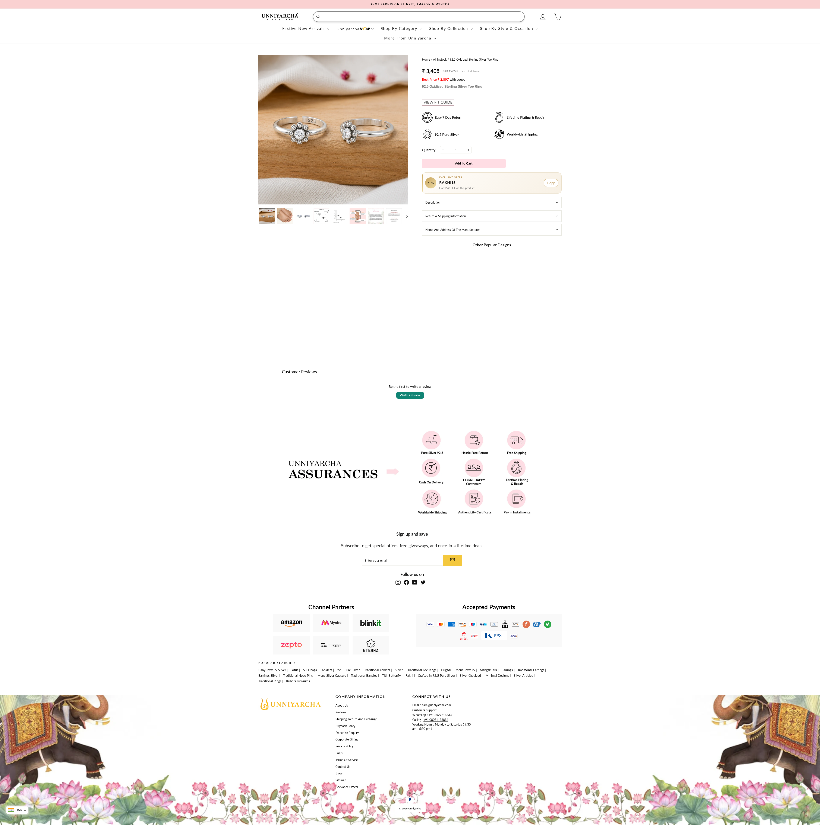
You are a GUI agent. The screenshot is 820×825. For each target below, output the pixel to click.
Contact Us (342, 766)
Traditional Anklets (377, 670)
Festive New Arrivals (304, 28)
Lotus (294, 670)
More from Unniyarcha (408, 38)
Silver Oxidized (470, 675)
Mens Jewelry (465, 670)
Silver (399, 670)
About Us (341, 705)
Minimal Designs (497, 675)
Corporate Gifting (346, 739)
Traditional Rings (269, 681)
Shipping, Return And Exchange (356, 719)
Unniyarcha (348, 28)
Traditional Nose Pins (298, 675)
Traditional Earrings (531, 670)
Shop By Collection (449, 28)
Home (426, 59)
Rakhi (409, 675)
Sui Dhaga (310, 670)
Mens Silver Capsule (332, 675)
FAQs (339, 753)
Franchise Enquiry (347, 733)
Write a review (410, 395)
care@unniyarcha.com (436, 705)
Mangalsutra (488, 670)
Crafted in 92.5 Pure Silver (436, 675)
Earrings (507, 670)
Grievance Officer (346, 787)
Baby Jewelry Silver (272, 670)
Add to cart (444, 320)
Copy (551, 183)
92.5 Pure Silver (348, 670)
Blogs (339, 773)
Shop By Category (400, 28)
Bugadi (446, 670)
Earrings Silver (268, 675)
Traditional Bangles (364, 675)
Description (433, 202)
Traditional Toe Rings (421, 670)
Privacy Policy (344, 746)
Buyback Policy (345, 726)
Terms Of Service (346, 760)
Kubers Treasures (298, 681)
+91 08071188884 (435, 720)
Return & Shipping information (445, 216)
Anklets (327, 670)
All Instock (440, 59)
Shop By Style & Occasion (507, 28)
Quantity (428, 150)
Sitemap (340, 780)
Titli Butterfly (391, 675)
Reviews (340, 712)
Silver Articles (523, 675)
